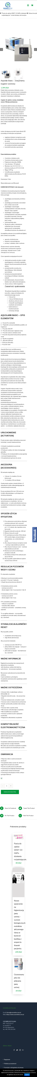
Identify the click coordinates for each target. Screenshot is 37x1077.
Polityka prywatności (10, 1063)
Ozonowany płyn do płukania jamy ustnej (19, 980)
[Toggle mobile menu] (28, 5)
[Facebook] (14, 1050)
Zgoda (27, 1074)
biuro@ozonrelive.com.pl (14, 1012)
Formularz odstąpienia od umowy (13, 1067)
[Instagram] (20, 1050)
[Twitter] (17, 1050)
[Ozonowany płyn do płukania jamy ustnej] (18, 964)
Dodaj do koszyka (10, 792)
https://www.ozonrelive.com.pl (15, 1014)
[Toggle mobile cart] (32, 5)
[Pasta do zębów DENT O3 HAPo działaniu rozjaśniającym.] (18, 836)
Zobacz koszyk (32, 13)
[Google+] (23, 1050)
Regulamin (7, 1059)
